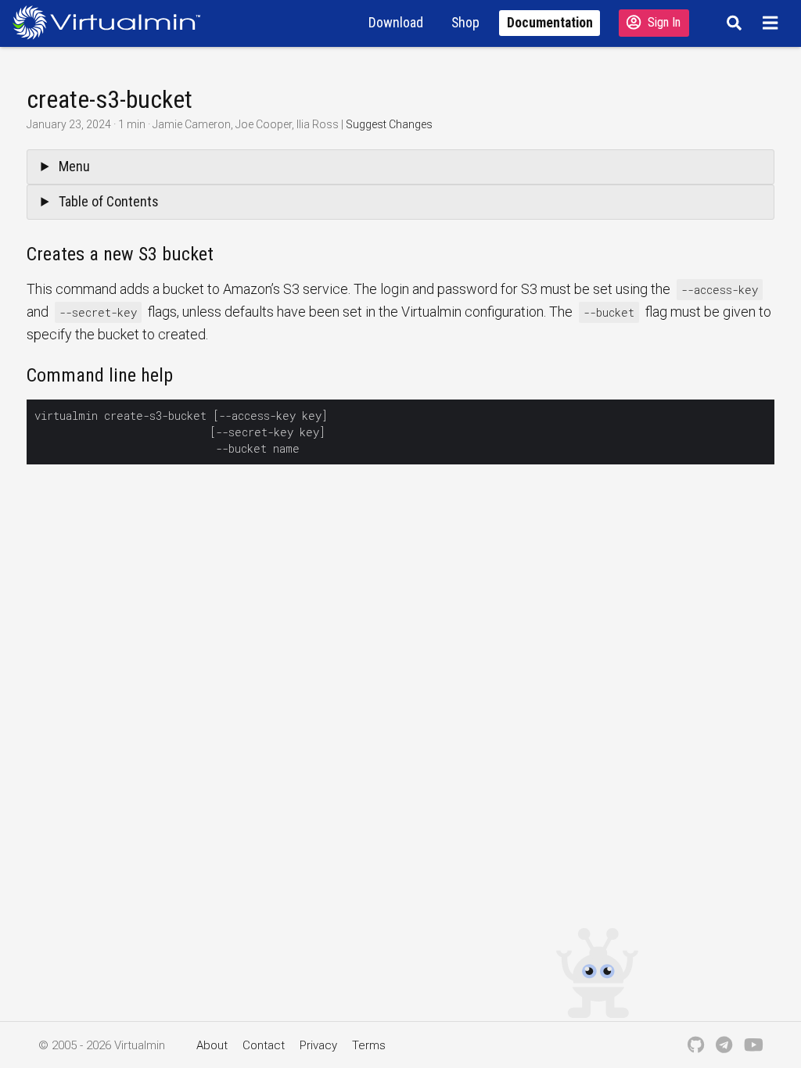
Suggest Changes (389, 124)
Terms (369, 1045)
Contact (263, 1045)
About (212, 1045)
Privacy (318, 1045)
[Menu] (772, 22)
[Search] (732, 22)
